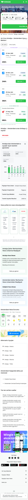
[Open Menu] (26, 2)
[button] (9, 170)
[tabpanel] (14, 86)
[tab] (4, 44)
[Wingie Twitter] (15, 458)
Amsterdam (10, 34)
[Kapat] (25, 496)
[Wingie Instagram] (12, 458)
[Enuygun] (6, 1)
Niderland (5, 34)
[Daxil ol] (23, 2)
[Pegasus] (5, 136)
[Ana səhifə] (1, 34)
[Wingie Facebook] (9, 458)
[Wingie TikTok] (18, 458)
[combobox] (5, 19)
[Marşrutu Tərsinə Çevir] (8, 18)
